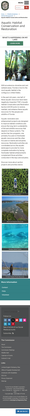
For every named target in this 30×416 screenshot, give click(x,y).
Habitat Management (7, 15)
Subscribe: (7, 333)
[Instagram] (5, 320)
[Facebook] (9, 320)
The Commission (6, 347)
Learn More (15, 43)
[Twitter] (13, 320)
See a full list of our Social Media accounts (13, 328)
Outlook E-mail (5, 358)
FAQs (4, 291)
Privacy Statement (6, 378)
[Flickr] (24, 320)
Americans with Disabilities (9, 373)
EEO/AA (3, 375)
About (3, 344)
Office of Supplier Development (10, 370)
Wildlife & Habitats (12, 14)
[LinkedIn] (9, 324)
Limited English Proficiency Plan (10, 367)
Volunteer (5, 295)
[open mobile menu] (26, 3)
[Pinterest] (13, 324)
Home (2, 14)
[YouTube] (16, 320)
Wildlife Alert (5, 353)
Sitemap (3, 381)
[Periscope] (5, 324)
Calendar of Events (7, 355)
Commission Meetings (7, 350)
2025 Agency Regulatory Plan (18, 400)
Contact (5, 287)
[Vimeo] (20, 320)
